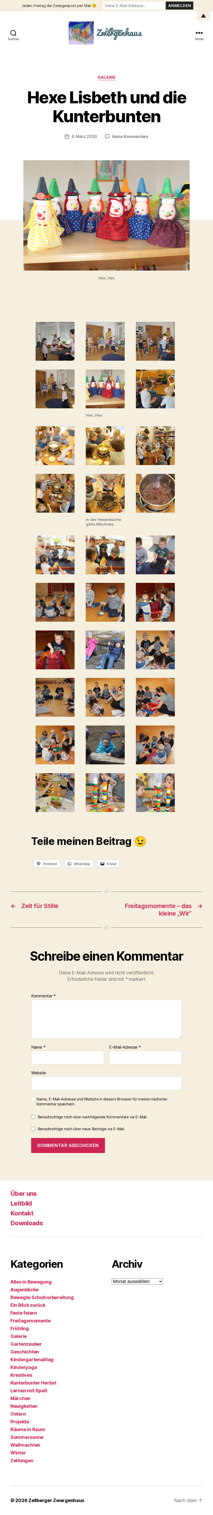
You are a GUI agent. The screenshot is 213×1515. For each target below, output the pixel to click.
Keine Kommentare (130, 136)
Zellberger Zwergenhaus (56, 1500)
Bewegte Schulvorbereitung (42, 1297)
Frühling (19, 1328)
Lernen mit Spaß (28, 1390)
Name (38, 1047)
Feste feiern (23, 1313)
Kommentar (43, 996)
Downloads (26, 1223)
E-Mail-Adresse (125, 1047)
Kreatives (21, 1375)
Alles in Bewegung (30, 1282)
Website (38, 1072)
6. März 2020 (84, 136)
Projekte (19, 1421)
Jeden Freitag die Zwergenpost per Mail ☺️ (59, 5)
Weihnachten (25, 1445)
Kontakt (21, 1213)
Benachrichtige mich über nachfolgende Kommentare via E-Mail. (92, 1116)
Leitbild (21, 1203)
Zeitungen (22, 1460)
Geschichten (24, 1351)
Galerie (107, 77)
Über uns (23, 1193)
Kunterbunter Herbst (33, 1383)
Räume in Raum (27, 1429)
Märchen (20, 1398)
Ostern (18, 1414)
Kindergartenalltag (32, 1359)
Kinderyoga (23, 1367)
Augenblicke (24, 1289)
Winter (18, 1452)
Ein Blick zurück (27, 1305)
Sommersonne (26, 1437)
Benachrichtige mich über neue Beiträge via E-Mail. (81, 1128)
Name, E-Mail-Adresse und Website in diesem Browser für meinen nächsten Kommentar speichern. (101, 1101)
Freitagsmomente (30, 1320)
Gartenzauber (26, 1344)
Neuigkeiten (23, 1406)
